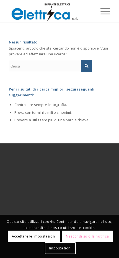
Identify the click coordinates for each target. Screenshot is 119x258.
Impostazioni (60, 248)
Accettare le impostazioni (34, 236)
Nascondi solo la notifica (87, 236)
